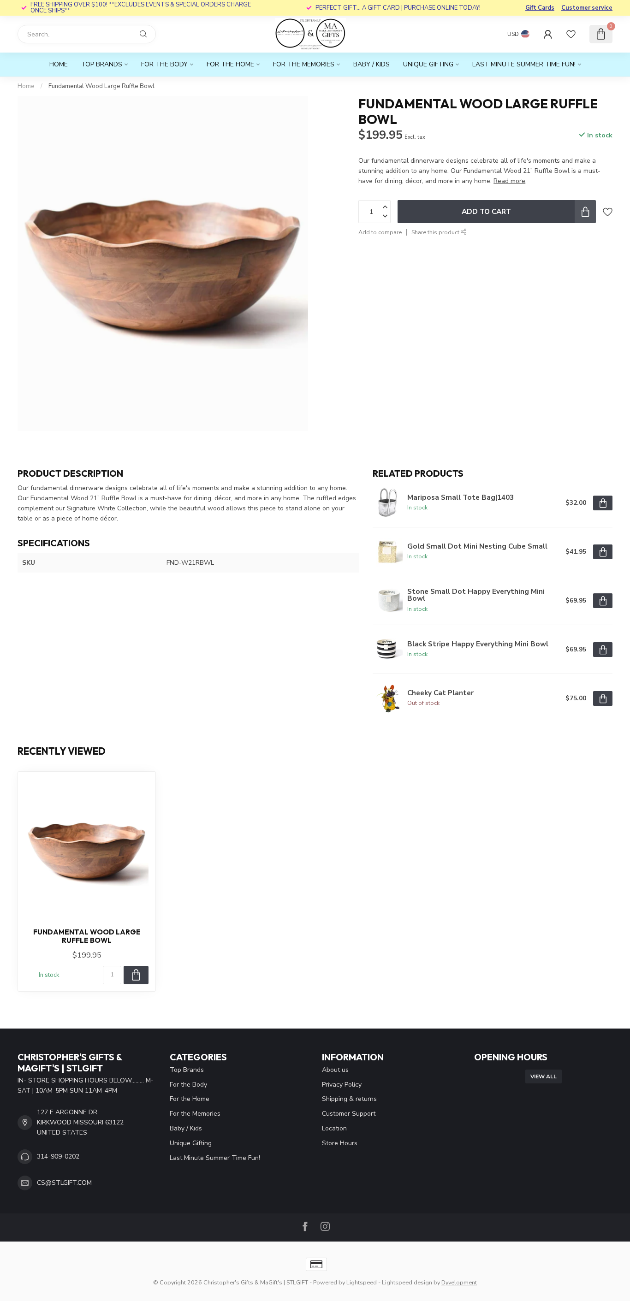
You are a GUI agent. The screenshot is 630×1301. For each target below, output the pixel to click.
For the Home (230, 64)
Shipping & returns (349, 1098)
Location (334, 1128)
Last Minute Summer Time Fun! (524, 64)
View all (543, 1076)
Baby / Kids (371, 64)
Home (58, 64)
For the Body (164, 64)
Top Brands (101, 64)
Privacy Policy (342, 1084)
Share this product (436, 232)
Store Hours (339, 1143)
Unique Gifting (428, 64)
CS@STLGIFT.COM (64, 1182)
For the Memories (303, 64)
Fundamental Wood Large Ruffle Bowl (101, 86)
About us (335, 1069)
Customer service (586, 8)
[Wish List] (571, 34)
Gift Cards (539, 8)
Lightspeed (361, 1282)
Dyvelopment (459, 1282)
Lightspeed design (407, 1282)
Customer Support (348, 1113)
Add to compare (380, 232)
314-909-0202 (58, 1156)
